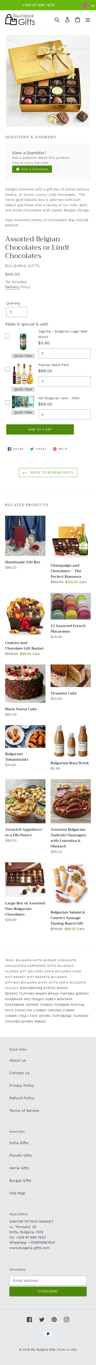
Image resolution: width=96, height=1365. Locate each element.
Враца (53, 993)
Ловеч (50, 999)
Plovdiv (12, 988)
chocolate (67, 960)
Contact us (19, 1073)
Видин (41, 993)
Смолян (55, 1010)
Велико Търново (20, 993)
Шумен (27, 1021)
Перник (32, 1004)
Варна (62, 988)
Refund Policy (21, 1098)
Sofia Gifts (18, 1143)
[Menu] (88, 19)
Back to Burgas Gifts (51, 472)
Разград (77, 1004)
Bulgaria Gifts (29, 960)
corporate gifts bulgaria (50, 965)
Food (76, 971)
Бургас (50, 988)
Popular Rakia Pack (53, 365)
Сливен (40, 1010)
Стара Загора (39, 1016)
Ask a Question (34, 169)
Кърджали (14, 999)
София (69, 1010)
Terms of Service (24, 1110)
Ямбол (40, 1021)
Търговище (62, 1016)
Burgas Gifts (20, 1180)
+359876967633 (41, 1242)
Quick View (23, 356)
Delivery (12, 287)
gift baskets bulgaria (47, 977)
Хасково (12, 1021)
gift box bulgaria (21, 982)
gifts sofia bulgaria (67, 982)
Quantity (13, 303)
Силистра (23, 1010)
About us (17, 1060)
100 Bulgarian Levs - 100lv (59, 398)
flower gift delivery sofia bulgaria (38, 971)
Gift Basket (15, 977)
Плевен (46, 1004)
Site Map (17, 1193)
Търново (81, 1016)
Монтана (65, 999)
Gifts (43, 982)
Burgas (49, 960)
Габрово (67, 993)
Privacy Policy (21, 1085)
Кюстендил (34, 999)
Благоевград (31, 988)
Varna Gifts (19, 1168)
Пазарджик (14, 1004)
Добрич (82, 993)
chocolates (15, 965)
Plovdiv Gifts (20, 1155)
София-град (15, 1016)
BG (33, 1349)
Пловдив (61, 1004)
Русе (9, 1010)
